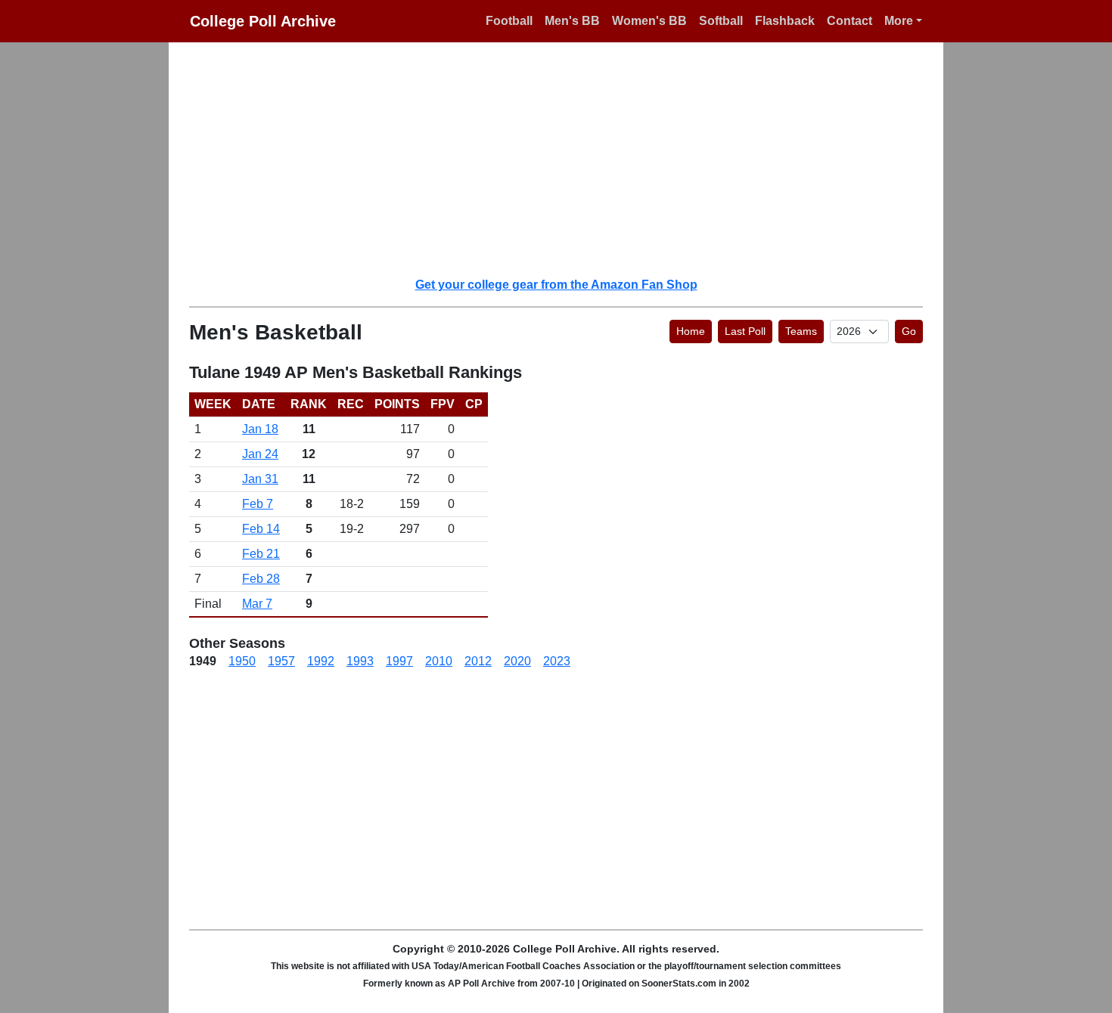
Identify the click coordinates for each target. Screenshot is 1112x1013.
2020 (517, 661)
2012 (478, 661)
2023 (556, 661)
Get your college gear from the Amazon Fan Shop (556, 284)
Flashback (785, 20)
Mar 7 (257, 603)
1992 (320, 661)
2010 (438, 661)
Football (509, 20)
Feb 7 (257, 503)
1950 (242, 661)
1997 (399, 661)
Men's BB (572, 20)
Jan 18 (260, 429)
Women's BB (649, 20)
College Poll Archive (263, 21)
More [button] (898, 20)
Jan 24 (260, 454)
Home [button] (690, 331)
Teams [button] (801, 331)
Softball (721, 20)
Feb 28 (261, 578)
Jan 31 (260, 478)
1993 (360, 661)
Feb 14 (261, 528)
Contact (849, 20)
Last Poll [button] (745, 331)
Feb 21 (261, 553)
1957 (281, 661)
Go (909, 331)
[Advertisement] (565, 159)
